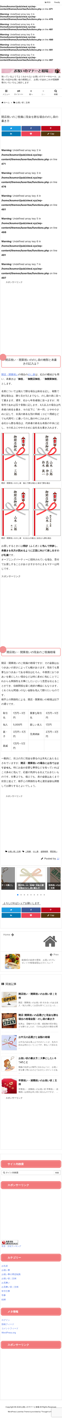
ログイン (6, 1320)
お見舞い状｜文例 (10, 1287)
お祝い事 (6, 1270)
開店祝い (53, 851)
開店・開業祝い (9, 374)
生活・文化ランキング (11, 1246)
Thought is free (47, 1412)
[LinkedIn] (11, 133)
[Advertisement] (31, 316)
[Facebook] (31, 128)
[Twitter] (11, 128)
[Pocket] (30, 133)
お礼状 (5, 1266)
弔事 (4, 1295)
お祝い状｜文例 (23, 102)
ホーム (7, 102)
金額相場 (44, 851)
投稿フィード (8, 1324)
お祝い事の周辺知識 (11, 1274)
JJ (58, 858)
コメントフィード (10, 1328)
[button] (6, 879)
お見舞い (6, 1282)
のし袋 (31, 374)
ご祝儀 (28, 851)
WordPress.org (9, 1332)
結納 (4, 1299)
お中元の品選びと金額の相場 (34, 1036)
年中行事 (6, 1291)
